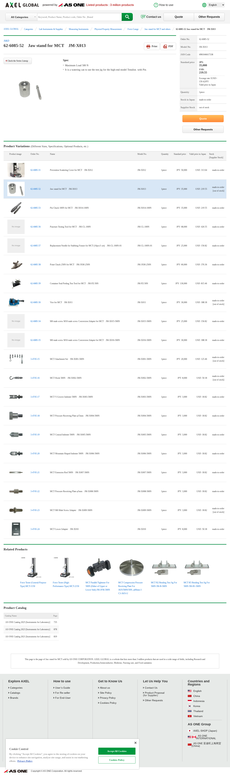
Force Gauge (133, 29)
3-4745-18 (35, 415)
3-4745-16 (35, 378)
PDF (170, 46)
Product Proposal (154, 692)
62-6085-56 (36, 227)
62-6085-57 (36, 245)
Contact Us (151, 687)
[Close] (135, 743)
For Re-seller (62, 692)
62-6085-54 (36, 321)
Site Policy (106, 692)
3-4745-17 (35, 397)
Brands (14, 697)
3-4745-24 (35, 529)
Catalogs (15, 692)
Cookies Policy (117, 760)
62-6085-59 (36, 283)
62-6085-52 (36, 189)
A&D (6, 40)
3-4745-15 (35, 359)
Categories (28, 29)
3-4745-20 (35, 453)
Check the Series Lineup (17, 61)
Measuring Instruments (79, 29)
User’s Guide (62, 687)
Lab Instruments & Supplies (51, 29)
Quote (179, 16)
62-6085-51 (36, 170)
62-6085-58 (36, 264)
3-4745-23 (35, 510)
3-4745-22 (35, 491)
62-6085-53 (36, 208)
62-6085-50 (36, 302)
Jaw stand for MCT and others (157, 29)
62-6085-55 (36, 340)
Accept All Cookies (116, 751)
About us (105, 687)
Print (154, 46)
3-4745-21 (35, 472)
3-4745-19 (35, 434)
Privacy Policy (108, 697)
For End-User (63, 697)
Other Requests (209, 16)
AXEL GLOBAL (11, 29)
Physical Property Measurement (108, 29)
